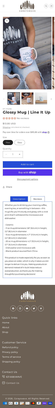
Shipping (6, 127)
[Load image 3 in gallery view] (41, 98)
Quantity (7, 149)
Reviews (37, 199)
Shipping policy (11, 361)
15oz (19, 142)
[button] (3, 6)
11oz (8, 142)
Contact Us (12, 383)
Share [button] (9, 187)
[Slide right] (51, 99)
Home (5, 322)
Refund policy (10, 347)
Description (19, 199)
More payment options (27, 179)
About (5, 327)
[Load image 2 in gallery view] (27, 98)
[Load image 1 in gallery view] (14, 98)
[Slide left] (4, 99)
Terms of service (11, 357)
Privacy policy (10, 352)
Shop (5, 332)
